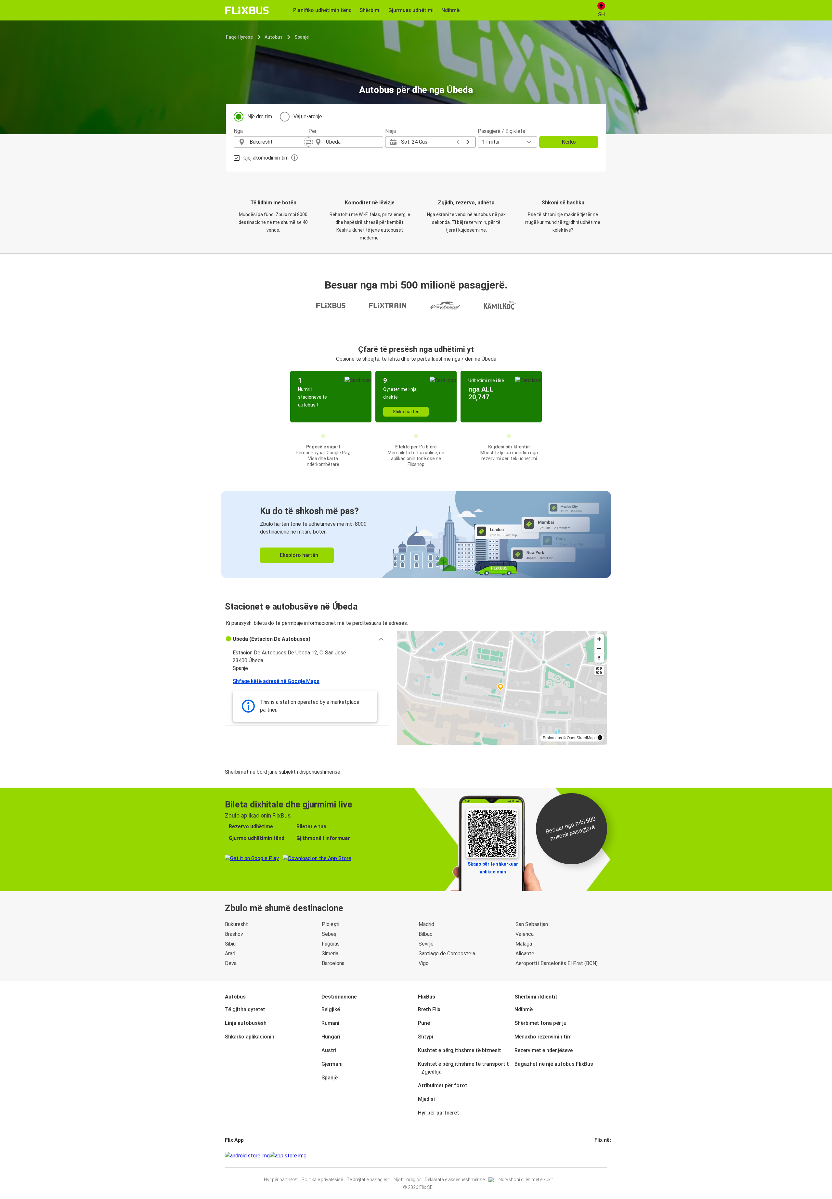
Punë (424, 1023)
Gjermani (332, 1064)
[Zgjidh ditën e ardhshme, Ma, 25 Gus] (468, 142)
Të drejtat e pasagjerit (368, 1179)
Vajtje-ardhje (307, 116)
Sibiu (230, 944)
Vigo (424, 963)
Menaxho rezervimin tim (543, 1037)
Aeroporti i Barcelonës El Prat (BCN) (556, 963)
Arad (230, 953)
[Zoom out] (599, 648)
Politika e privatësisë (322, 1179)
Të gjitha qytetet (245, 1009)
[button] (307, 639)
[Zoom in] (599, 639)
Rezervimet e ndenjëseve (543, 1050)
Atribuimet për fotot (442, 1085)
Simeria (330, 953)
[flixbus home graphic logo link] (247, 10)
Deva (231, 963)
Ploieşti (330, 924)
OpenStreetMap (581, 737)
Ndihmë (523, 1009)
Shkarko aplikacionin (249, 1037)
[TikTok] (605, 1156)
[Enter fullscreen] (599, 670)
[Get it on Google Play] (247, 1156)
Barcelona (333, 963)
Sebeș (329, 934)
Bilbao (426, 934)
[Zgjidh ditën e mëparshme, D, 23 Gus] (458, 142)
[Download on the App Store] (288, 1156)
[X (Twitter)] (603, 1156)
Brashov (234, 934)
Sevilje (426, 944)
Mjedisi (426, 1099)
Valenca (524, 934)
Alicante (524, 953)
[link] (416, 534)
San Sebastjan (531, 924)
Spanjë (301, 37)
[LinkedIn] (601, 1156)
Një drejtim (259, 116)
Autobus (274, 37)
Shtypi (425, 1037)
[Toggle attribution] (600, 737)
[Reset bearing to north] (599, 658)
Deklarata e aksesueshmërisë (455, 1179)
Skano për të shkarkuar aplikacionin (493, 867)
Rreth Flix (429, 1009)
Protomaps (552, 737)
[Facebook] (595, 1156)
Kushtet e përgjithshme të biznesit (459, 1050)
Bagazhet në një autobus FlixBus (553, 1064)
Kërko (569, 142)
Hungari (330, 1037)
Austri (328, 1050)
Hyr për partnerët (438, 1113)
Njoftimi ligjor (407, 1179)
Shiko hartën (406, 411)
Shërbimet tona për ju (540, 1023)
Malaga (523, 944)
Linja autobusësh (245, 1023)
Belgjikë (330, 1009)
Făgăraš (331, 944)
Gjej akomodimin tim (266, 158)
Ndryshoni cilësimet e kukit (526, 1179)
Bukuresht (236, 924)
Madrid (426, 924)
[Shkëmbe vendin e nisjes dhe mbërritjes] (308, 142)
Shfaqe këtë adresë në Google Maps (276, 681)
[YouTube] (599, 1156)
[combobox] (277, 142)
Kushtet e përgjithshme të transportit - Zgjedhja (463, 1068)
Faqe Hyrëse (239, 37)
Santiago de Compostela (447, 953)
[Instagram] (597, 1156)
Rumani (330, 1023)
